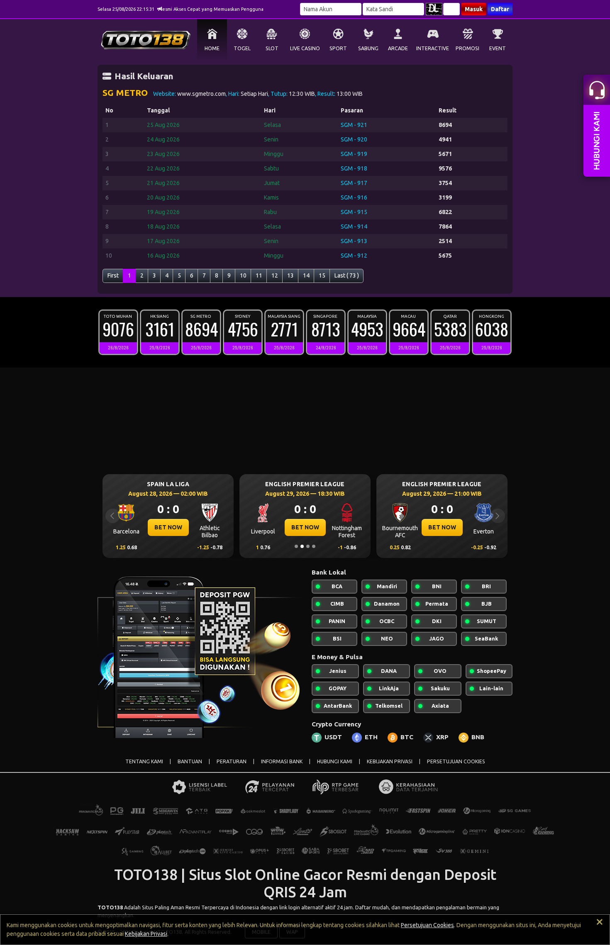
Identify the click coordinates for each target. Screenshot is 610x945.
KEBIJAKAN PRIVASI (389, 761)
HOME (212, 48)
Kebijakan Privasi (146, 933)
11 (259, 275)
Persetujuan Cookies (427, 925)
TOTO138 (110, 907)
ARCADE (398, 48)
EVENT (497, 48)
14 (306, 275)
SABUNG (368, 48)
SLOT (272, 48)
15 (322, 275)
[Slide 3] (308, 546)
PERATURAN (231, 761)
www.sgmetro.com (201, 93)
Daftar (500, 9)
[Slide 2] (302, 546)
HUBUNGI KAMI (334, 761)
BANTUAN (190, 761)
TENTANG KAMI (144, 761)
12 (274, 275)
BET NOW (168, 527)
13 (290, 275)
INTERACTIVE (432, 48)
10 (243, 275)
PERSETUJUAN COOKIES (456, 761)
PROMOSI (467, 48)
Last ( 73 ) (346, 275)
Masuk (474, 9)
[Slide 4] (313, 546)
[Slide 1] (296, 546)
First (113, 275)
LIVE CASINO (305, 48)
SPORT (338, 48)
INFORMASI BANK (282, 761)
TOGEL (242, 48)
